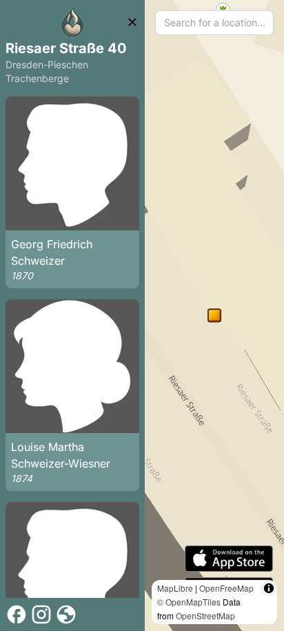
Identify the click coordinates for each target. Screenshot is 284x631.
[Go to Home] (72, 22)
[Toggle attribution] (269, 588)
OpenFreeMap (226, 588)
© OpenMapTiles (189, 602)
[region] (214, 315)
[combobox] (214, 22)
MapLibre (175, 588)
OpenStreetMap (205, 615)
